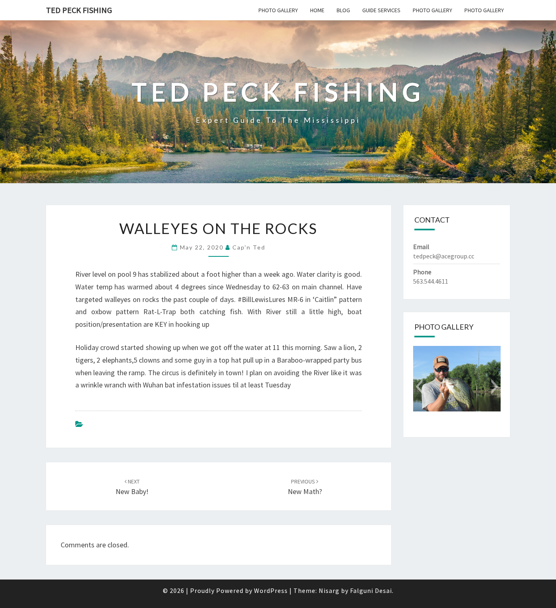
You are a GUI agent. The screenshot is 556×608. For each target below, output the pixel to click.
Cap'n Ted (248, 247)
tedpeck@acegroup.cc (443, 256)
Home (317, 10)
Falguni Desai (371, 590)
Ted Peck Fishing (79, 10)
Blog (343, 10)
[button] (419, 386)
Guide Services (381, 10)
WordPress (271, 590)
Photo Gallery (278, 10)
